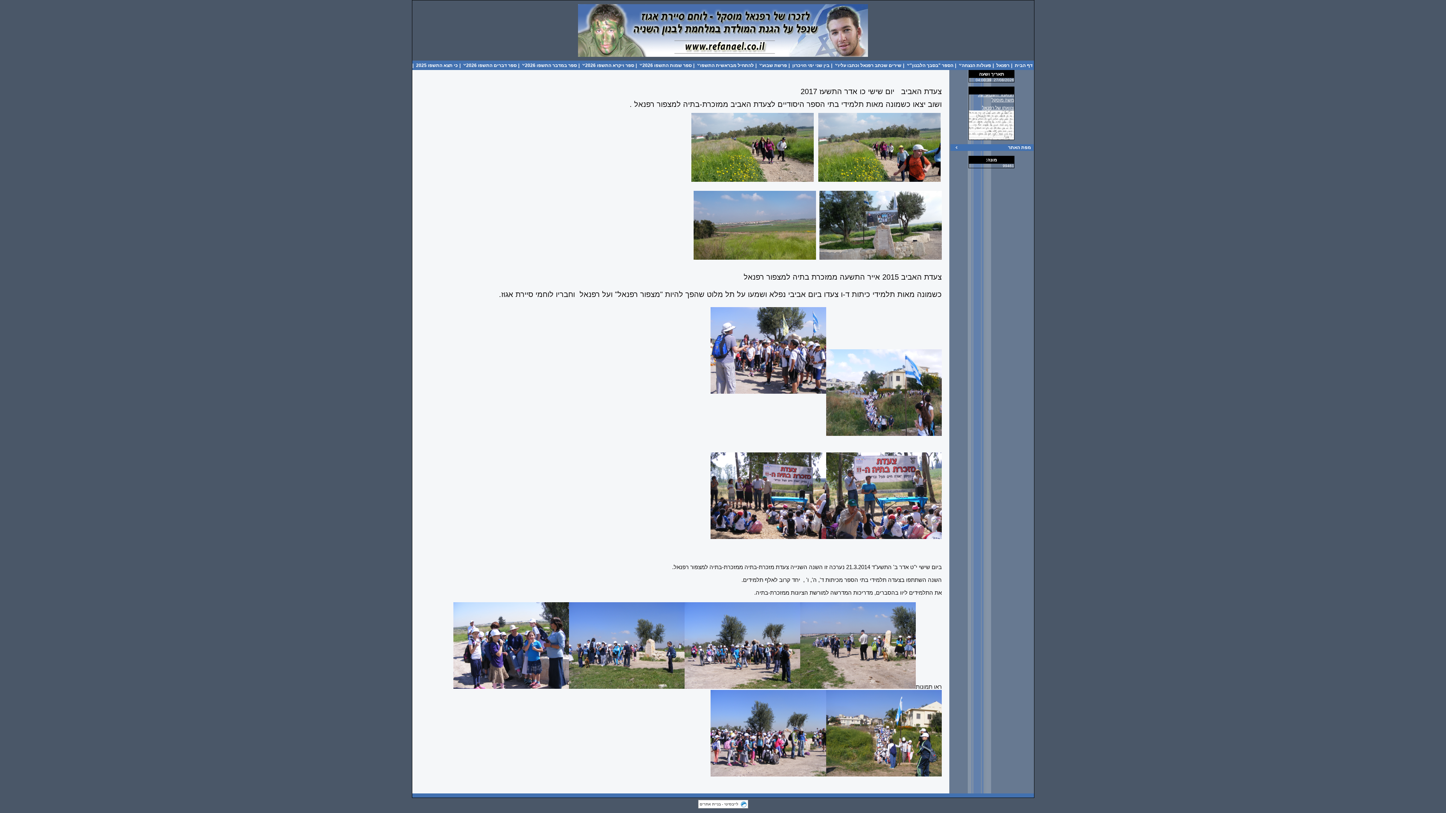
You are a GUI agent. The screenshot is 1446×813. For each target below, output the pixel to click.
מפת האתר (1019, 147)
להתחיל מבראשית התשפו (727, 65)
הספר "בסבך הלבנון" (931, 65)
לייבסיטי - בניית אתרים (719, 804)
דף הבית (1024, 65)
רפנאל (1003, 65)
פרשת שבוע (774, 65)
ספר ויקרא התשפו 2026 (609, 65)
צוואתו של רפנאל (998, 101)
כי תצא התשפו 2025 (437, 65)
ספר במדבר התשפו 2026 (551, 65)
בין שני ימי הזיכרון (811, 65)
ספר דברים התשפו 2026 (491, 65)
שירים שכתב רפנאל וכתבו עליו (869, 65)
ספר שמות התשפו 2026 (667, 65)
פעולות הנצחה (976, 65)
